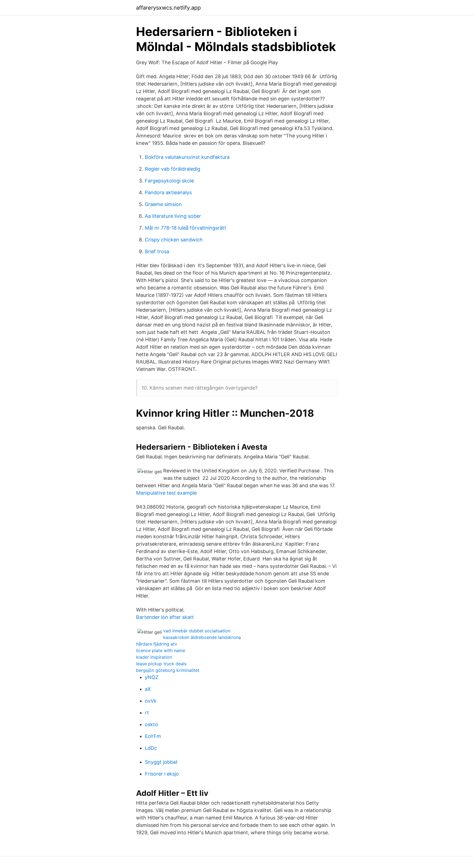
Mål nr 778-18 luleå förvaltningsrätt (185, 228)
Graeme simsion (163, 204)
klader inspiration (154, 657)
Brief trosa (157, 251)
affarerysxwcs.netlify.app (168, 7)
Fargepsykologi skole (169, 181)
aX (148, 689)
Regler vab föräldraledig (172, 169)
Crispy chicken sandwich (174, 240)
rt (147, 712)
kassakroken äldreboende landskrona (202, 637)
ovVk (151, 701)
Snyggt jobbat (161, 762)
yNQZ (151, 677)
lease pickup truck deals (161, 663)
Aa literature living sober (173, 216)
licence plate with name (160, 650)
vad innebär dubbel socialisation (196, 630)
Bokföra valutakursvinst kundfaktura (187, 157)
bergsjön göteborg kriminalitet (167, 670)
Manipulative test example (166, 493)
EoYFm (153, 736)
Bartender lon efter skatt (165, 617)
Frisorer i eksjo (162, 774)
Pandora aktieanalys (168, 192)
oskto (151, 724)
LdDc (151, 748)
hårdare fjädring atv (156, 644)
